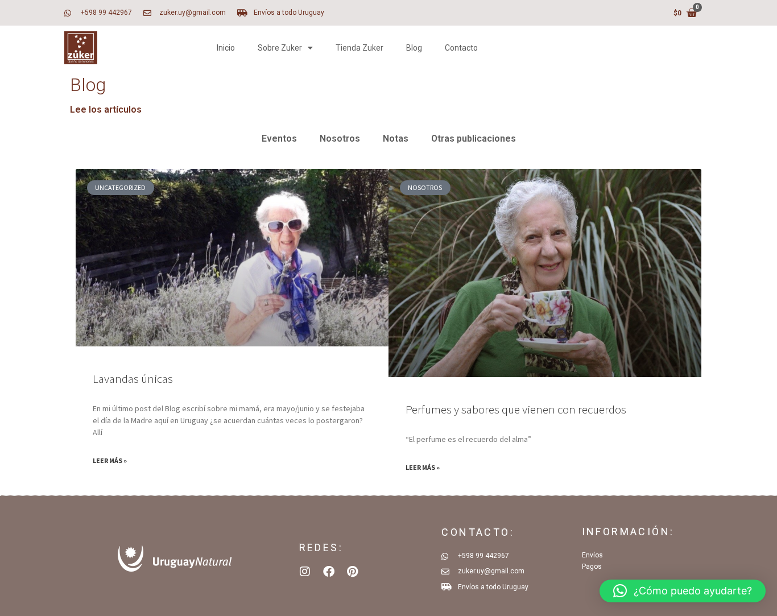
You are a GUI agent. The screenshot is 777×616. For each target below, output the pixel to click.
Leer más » (110, 460)
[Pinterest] (352, 571)
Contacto (461, 47)
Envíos (592, 555)
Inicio (226, 47)
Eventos (279, 138)
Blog (414, 47)
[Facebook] (328, 571)
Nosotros (340, 138)
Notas (395, 138)
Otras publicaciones (473, 138)
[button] (683, 591)
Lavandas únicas (133, 378)
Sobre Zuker (280, 47)
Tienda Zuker (359, 47)
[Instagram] (305, 571)
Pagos (592, 566)
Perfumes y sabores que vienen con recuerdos (516, 409)
